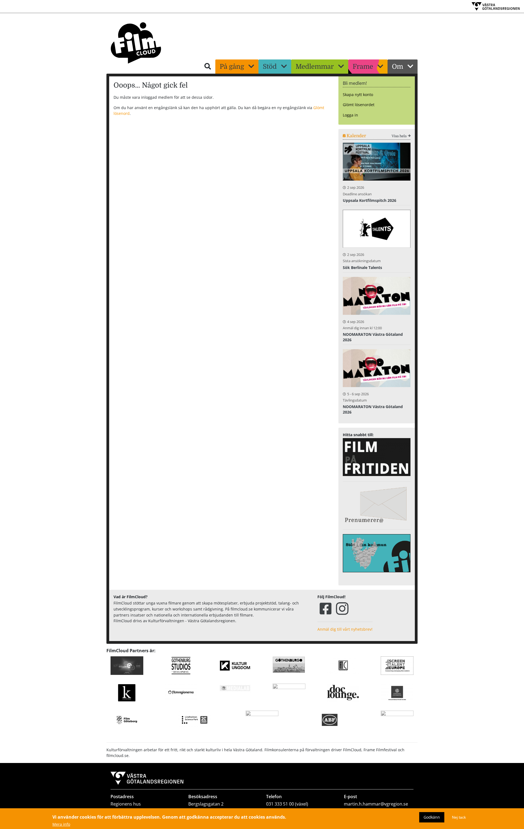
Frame (363, 66)
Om (397, 66)
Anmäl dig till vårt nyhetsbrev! (345, 629)
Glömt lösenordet (358, 104)
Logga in (350, 115)
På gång (232, 66)
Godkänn (432, 817)
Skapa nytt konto (358, 94)
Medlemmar (315, 66)
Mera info (61, 824)
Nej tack (459, 817)
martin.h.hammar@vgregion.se (376, 804)
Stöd (270, 66)
